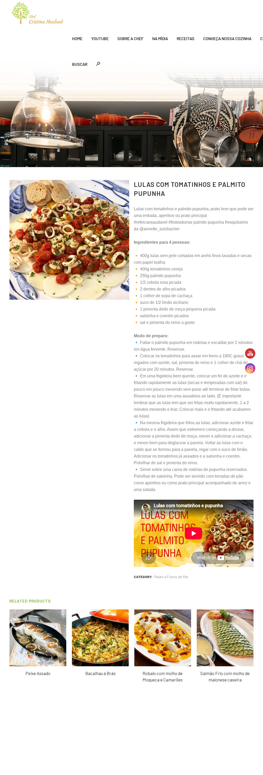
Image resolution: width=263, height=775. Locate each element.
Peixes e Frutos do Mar (171, 577)
